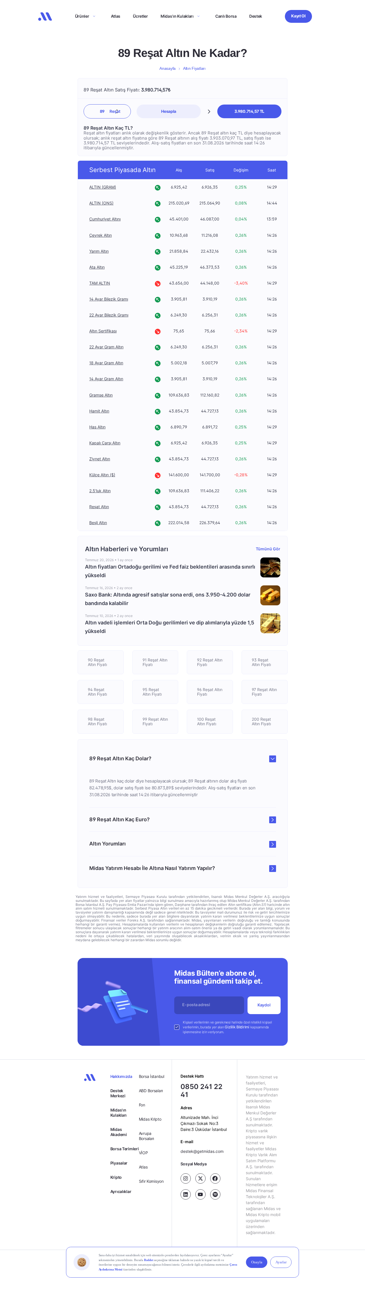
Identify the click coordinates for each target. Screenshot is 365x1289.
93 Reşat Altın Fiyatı (261, 662)
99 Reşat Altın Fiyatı (155, 721)
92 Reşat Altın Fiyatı (209, 662)
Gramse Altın (101, 395)
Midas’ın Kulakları (177, 16)
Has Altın (97, 426)
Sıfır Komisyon (151, 1181)
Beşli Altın (98, 522)
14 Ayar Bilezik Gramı (108, 299)
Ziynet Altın (99, 458)
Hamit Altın (99, 410)
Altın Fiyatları (194, 68)
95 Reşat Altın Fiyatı (151, 691)
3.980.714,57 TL (249, 111)
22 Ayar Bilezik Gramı (108, 314)
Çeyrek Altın (100, 235)
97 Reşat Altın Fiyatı (264, 691)
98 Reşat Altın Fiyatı (97, 721)
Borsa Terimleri (124, 1148)
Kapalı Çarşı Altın (104, 442)
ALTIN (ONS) (101, 203)
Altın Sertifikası (103, 331)
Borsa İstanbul (151, 1076)
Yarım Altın (99, 251)
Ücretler (140, 16)
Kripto (116, 1177)
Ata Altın (97, 267)
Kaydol (263, 1004)
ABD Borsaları (151, 1090)
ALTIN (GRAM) (102, 187)
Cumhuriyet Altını (105, 219)
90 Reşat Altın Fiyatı (97, 662)
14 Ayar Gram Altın (106, 379)
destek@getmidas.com (202, 1151)
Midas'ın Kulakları (118, 1113)
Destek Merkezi (117, 1093)
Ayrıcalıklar (120, 1191)
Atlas (116, 16)
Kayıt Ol (298, 15)
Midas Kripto (150, 1119)
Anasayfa (167, 68)
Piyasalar (118, 1163)
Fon (142, 1104)
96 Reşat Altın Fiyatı (209, 691)
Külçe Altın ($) (102, 474)
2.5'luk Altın (100, 490)
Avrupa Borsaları (146, 1136)
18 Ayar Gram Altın (106, 363)
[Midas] (45, 16)
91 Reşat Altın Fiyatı (154, 662)
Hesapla (168, 111)
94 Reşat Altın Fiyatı (97, 691)
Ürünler (82, 16)
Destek (255, 16)
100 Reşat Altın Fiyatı (206, 721)
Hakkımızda (121, 1076)
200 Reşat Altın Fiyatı (261, 721)
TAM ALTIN (99, 283)
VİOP (143, 1152)
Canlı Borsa (226, 16)
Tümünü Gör (268, 548)
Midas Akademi (118, 1132)
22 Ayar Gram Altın (106, 347)
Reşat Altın (99, 506)
